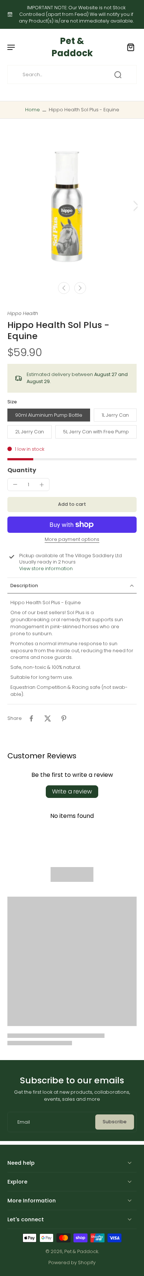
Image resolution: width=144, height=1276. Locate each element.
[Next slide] (80, 288)
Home (32, 109)
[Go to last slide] (64, 288)
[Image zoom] (72, 205)
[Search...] (118, 75)
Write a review (72, 791)
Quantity (21, 470)
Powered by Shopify (72, 1262)
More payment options (72, 539)
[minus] (15, 484)
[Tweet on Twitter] (48, 718)
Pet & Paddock (81, 1251)
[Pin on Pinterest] (64, 718)
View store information (46, 568)
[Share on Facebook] (31, 718)
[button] (72, 504)
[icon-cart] (128, 47)
